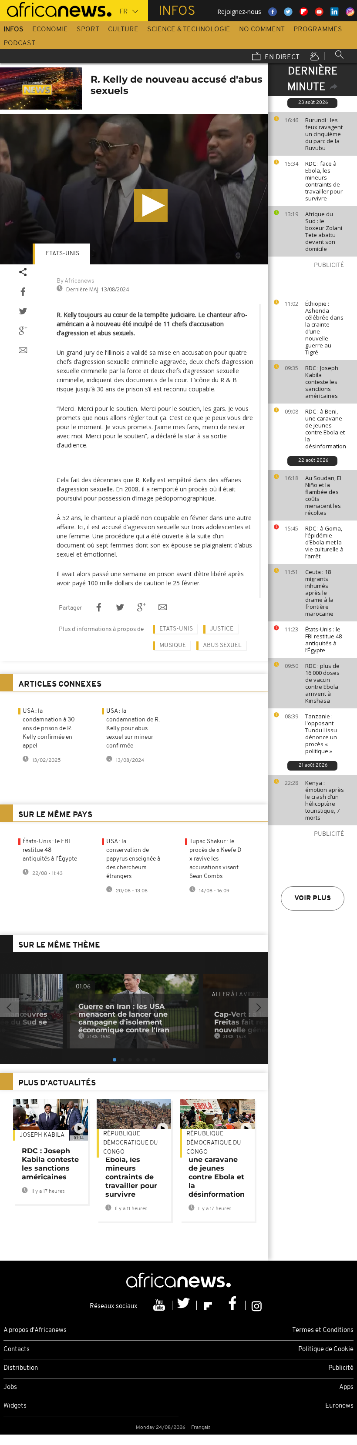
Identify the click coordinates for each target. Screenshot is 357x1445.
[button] (151, 205)
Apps (346, 1387)
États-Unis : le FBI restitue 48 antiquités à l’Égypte (323, 640)
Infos (13, 29)
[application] (134, 189)
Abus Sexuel (222, 645)
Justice (221, 629)
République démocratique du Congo (130, 1143)
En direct (281, 57)
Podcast (19, 43)
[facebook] (233, 1305)
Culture (123, 29)
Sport (88, 29)
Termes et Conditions (323, 1330)
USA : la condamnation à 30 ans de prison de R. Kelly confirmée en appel (49, 728)
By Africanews (75, 281)
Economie (50, 29)
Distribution (20, 1368)
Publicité (341, 1368)
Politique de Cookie (326, 1349)
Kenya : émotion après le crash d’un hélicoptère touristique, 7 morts (324, 800)
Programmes (317, 29)
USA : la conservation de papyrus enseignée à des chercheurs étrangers (133, 859)
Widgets (15, 1406)
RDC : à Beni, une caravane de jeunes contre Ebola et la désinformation (325, 429)
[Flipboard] (209, 1305)
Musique (172, 645)
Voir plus (312, 898)
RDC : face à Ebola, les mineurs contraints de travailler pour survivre (324, 181)
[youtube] (160, 1305)
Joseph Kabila (42, 1135)
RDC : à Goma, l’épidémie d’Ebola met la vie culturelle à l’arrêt (324, 542)
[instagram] (257, 1305)
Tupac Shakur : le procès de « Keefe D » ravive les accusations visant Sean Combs (215, 859)
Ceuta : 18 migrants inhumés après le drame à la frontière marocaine (319, 592)
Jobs (10, 1387)
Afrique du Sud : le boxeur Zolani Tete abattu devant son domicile (323, 231)
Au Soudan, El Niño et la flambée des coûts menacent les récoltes (323, 495)
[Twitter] (184, 1305)
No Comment (262, 29)
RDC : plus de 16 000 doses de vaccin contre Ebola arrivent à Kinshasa (322, 683)
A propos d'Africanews (35, 1330)
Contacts (16, 1349)
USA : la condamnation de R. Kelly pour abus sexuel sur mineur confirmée (133, 728)
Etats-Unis (62, 253)
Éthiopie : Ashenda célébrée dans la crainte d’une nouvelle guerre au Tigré (324, 328)
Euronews (339, 1406)
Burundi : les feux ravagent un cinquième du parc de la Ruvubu (324, 134)
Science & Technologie (188, 29)
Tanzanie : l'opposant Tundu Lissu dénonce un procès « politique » (321, 733)
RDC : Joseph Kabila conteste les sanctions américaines (321, 381)
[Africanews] (55, 8)
